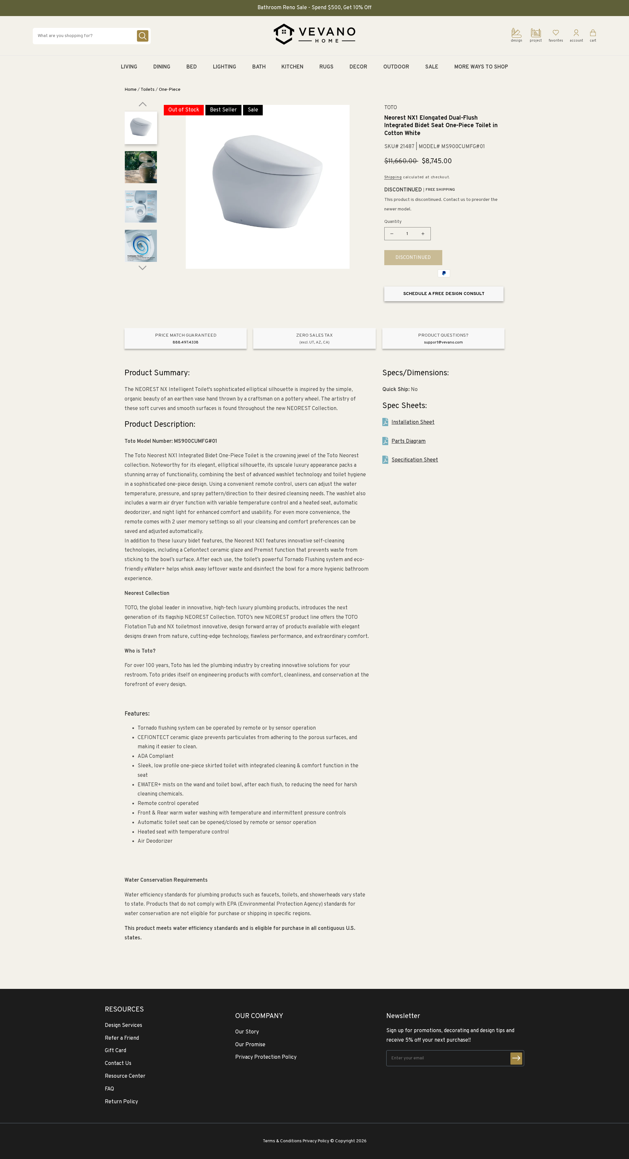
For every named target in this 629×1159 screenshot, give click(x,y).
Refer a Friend (122, 1038)
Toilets (148, 89)
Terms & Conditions (282, 1141)
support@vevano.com (443, 342)
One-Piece (170, 89)
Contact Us (118, 1063)
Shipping (393, 177)
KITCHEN (292, 67)
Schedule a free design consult (444, 294)
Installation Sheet (412, 422)
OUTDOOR (396, 67)
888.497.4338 (186, 342)
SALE (431, 67)
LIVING (129, 67)
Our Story (247, 1032)
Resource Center (125, 1076)
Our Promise (250, 1045)
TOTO (390, 108)
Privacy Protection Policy (265, 1057)
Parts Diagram (408, 441)
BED (191, 67)
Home (130, 89)
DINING (161, 67)
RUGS (326, 67)
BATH (259, 67)
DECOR (358, 67)
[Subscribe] (516, 1058)
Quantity (393, 222)
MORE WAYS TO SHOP (481, 67)
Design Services (123, 1025)
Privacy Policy (316, 1141)
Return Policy (121, 1102)
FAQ (109, 1089)
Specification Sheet (414, 460)
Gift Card (115, 1051)
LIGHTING (224, 67)
